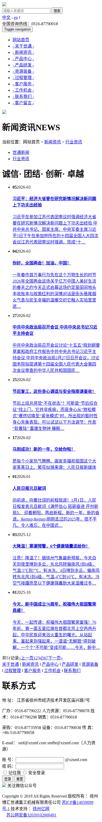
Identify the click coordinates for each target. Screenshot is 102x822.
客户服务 (32, 670)
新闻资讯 (52, 142)
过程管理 (12, 670)
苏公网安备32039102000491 (31, 815)
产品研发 (70, 664)
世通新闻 (21, 152)
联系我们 (72, 670)
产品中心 (50, 664)
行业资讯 (73, 142)
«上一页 (26, 658)
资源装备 (90, 664)
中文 (6, 17)
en (16, 17)
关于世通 (10, 664)
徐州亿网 (41, 809)
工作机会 (52, 670)
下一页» (55, 658)
